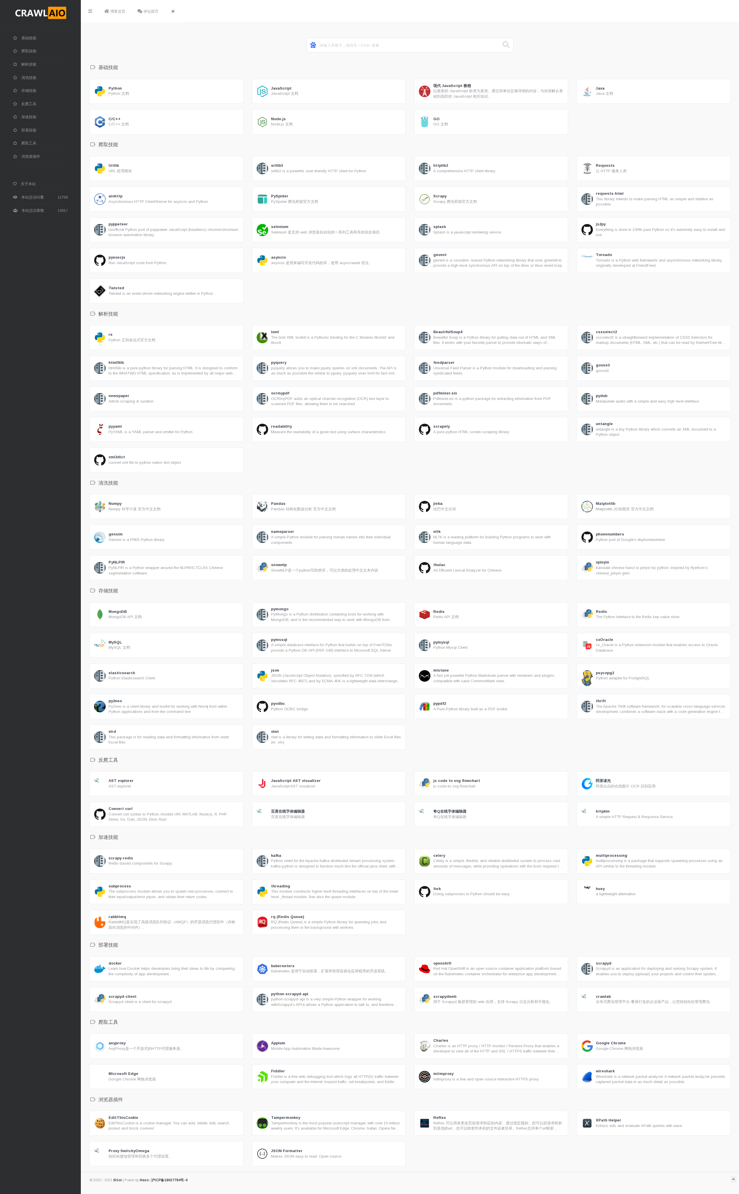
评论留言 (150, 11)
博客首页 (117, 11)
